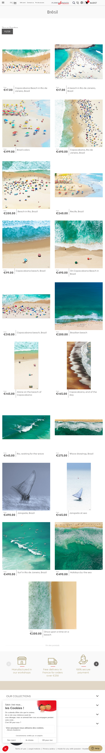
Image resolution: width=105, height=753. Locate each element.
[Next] (96, 664)
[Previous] (8, 664)
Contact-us (30, 2)
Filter (7, 31)
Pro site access (39, 2)
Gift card (22, 2)
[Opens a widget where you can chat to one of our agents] (95, 748)
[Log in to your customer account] (82, 2)
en (15, 3)
